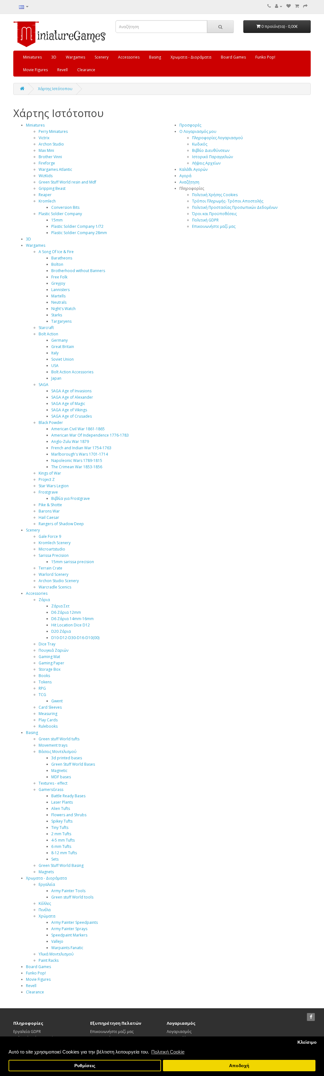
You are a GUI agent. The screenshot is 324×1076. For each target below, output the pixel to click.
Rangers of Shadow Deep (61, 523)
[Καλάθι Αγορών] (297, 6)
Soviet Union (62, 359)
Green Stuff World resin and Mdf (67, 182)
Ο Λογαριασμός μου (197, 131)
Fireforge (47, 163)
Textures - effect (53, 783)
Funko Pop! (265, 57)
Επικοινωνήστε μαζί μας (213, 226)
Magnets (46, 871)
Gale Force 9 (50, 536)
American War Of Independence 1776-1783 (90, 435)
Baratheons (61, 258)
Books (44, 675)
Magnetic (59, 770)
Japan (56, 378)
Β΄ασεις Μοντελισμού (58, 751)
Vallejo (57, 941)
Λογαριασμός (179, 1031)
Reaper (45, 194)
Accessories (129, 57)
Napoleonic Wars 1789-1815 (76, 460)
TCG (42, 694)
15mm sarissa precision (72, 561)
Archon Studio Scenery (59, 580)
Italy (55, 353)
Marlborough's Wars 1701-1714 (79, 454)
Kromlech (47, 201)
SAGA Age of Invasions (71, 391)
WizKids (46, 175)
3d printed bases (66, 758)
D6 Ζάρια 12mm (66, 612)
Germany (59, 340)
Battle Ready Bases (68, 796)
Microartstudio (52, 549)
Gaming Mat (49, 656)
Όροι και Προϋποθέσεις (214, 213)
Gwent (57, 701)
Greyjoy (58, 283)
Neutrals (58, 302)
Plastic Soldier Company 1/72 (77, 226)
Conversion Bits (65, 207)
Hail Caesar (49, 517)
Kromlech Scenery (55, 542)
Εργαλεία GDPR (27, 1031)
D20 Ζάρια (61, 631)
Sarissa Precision (54, 555)
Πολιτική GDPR (205, 220)
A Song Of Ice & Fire (56, 251)
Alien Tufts (60, 808)
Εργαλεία (47, 884)
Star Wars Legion (54, 485)
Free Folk (59, 277)
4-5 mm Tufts (63, 840)
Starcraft (46, 327)
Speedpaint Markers (69, 935)
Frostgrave (48, 492)
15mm (57, 220)
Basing (155, 57)
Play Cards (48, 720)
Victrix (44, 137)
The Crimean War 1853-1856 (76, 467)
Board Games (233, 57)
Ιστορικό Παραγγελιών (212, 156)
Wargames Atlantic (55, 169)
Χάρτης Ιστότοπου (55, 88)
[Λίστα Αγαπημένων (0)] (288, 6)
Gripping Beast (52, 188)
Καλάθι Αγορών (193, 169)
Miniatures (32, 57)
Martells (58, 296)
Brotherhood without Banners (78, 270)
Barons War (49, 511)
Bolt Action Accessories (72, 372)
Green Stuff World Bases (73, 764)
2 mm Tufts (61, 834)
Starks (56, 315)
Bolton (57, 264)
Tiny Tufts (59, 827)
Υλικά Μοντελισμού (56, 954)
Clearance (86, 69)
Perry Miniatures (53, 131)
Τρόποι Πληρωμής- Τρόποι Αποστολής (227, 201)
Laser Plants (62, 802)
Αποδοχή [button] (239, 1065)
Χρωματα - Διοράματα (191, 57)
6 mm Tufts (61, 846)
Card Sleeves (50, 707)
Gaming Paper (51, 663)
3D (53, 57)
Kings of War (50, 473)
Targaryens (61, 321)
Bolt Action (48, 334)
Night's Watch (63, 308)
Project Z (47, 479)
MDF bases (61, 777)
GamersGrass (51, 789)
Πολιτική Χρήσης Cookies (215, 194)
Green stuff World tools (72, 897)
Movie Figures (35, 69)
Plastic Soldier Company (60, 213)
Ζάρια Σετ (60, 606)
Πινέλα (45, 909)
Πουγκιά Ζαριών (53, 650)
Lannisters (60, 289)
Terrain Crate (50, 568)
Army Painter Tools (68, 890)
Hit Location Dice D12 (70, 625)
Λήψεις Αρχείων (206, 163)
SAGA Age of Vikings (69, 410)
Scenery (102, 57)
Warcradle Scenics (55, 587)
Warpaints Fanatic (67, 947)
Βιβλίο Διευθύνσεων (210, 150)
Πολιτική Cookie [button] (167, 1051)
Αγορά (185, 175)
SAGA (43, 384)
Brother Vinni (50, 156)
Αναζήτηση (189, 182)
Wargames (75, 57)
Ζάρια (44, 599)
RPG (42, 688)
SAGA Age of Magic (68, 403)
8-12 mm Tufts (64, 852)
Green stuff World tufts (59, 739)
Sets (55, 859)
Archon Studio (51, 144)
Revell (62, 69)
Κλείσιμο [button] (307, 1042)
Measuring (48, 713)
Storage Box (49, 669)
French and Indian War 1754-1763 (81, 448)
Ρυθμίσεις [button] (84, 1065)
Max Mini (46, 150)
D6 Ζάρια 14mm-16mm (72, 618)
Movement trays (53, 745)
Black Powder (51, 422)
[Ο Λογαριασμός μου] (278, 6)
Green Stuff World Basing (61, 865)
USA (55, 365)
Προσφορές (190, 125)
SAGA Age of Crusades (71, 416)
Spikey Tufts (61, 821)
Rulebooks (48, 726)
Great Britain (62, 346)
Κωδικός (199, 144)
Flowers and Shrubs (68, 815)
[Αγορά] (305, 6)
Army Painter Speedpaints (74, 922)
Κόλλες (45, 903)
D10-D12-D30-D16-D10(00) (75, 637)
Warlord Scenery (53, 574)
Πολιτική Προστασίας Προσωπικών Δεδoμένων (234, 207)
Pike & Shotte (50, 504)
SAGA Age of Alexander (72, 397)
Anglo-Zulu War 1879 (70, 441)
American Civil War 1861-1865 (78, 429)
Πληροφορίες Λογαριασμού (217, 137)
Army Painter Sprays (69, 928)
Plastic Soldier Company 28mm (79, 232)
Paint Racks (49, 960)
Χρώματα (47, 916)
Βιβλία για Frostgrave (70, 498)
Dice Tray (47, 644)
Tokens (45, 682)
